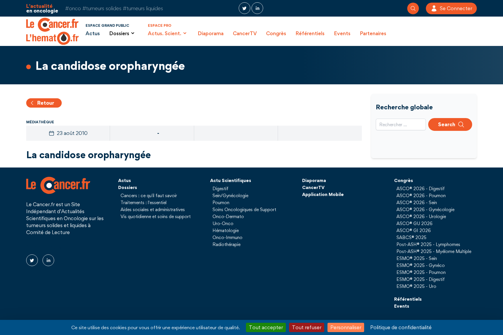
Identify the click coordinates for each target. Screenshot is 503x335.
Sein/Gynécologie (230, 195)
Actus (93, 33)
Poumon (220, 202)
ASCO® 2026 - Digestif (420, 188)
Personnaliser (345, 327)
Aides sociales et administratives (153, 209)
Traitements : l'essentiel (144, 202)
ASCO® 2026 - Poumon (421, 195)
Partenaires (373, 33)
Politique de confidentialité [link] (401, 327)
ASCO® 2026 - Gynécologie (425, 209)
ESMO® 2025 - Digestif (420, 279)
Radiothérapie (226, 244)
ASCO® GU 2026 (414, 223)
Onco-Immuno (227, 237)
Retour (45, 103)
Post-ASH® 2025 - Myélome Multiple (433, 251)
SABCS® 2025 (411, 237)
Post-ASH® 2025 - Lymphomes (428, 244)
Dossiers (127, 187)
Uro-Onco (222, 223)
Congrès (276, 33)
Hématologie (225, 230)
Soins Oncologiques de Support (244, 209)
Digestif (220, 188)
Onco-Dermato (228, 216)
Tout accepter (266, 327)
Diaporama (211, 33)
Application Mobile (323, 194)
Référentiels (310, 33)
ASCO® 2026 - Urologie (421, 216)
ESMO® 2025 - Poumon (421, 272)
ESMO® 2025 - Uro (416, 286)
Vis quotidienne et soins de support (156, 216)
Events (342, 33)
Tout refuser (306, 327)
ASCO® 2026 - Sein (416, 202)
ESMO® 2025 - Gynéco (420, 265)
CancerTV (245, 33)
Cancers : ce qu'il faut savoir (149, 195)
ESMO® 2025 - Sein (416, 258)
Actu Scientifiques (230, 180)
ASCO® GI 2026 (413, 230)
